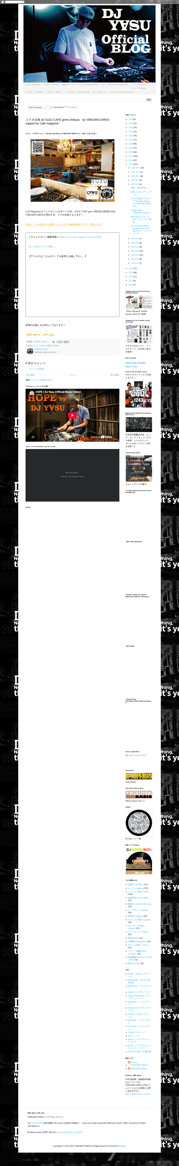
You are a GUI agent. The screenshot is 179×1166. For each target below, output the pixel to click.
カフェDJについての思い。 (42, 246)
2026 (131, 119)
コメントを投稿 (36, 369)
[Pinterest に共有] (68, 342)
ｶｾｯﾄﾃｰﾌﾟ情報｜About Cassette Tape (115, 84)
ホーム (72, 375)
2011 (131, 280)
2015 (131, 164)
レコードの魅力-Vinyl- (138, 892)
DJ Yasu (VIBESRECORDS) (139, 1063)
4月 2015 (135, 251)
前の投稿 (114, 375)
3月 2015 (135, 255)
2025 (131, 123)
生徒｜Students (83, 92)
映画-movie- (133, 938)
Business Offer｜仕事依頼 (139, 1051)
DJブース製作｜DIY (100, 92)
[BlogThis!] (60, 342)
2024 (131, 127)
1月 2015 (135, 263)
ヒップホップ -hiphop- (138, 910)
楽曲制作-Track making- (138, 898)
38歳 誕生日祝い (139, 188)
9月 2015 (135, 180)
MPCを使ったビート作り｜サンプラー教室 (141, 219)
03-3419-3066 (37, 1123)
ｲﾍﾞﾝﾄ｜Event (70, 92)
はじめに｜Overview (32, 84)
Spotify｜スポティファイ (139, 992)
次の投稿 (30, 375)
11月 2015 (135, 172)
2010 (131, 285)
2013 (131, 272)
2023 (131, 131)
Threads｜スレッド (136, 1032)
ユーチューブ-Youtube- (138, 932)
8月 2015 (135, 184)
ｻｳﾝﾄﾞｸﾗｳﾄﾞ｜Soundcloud (34, 92)
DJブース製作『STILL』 (139, 945)
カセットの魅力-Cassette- (139, 920)
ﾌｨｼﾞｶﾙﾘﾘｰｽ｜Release (51, 84)
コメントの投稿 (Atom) (41, 380)
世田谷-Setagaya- (135, 916)
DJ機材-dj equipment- (137, 941)
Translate (73, 107)
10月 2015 (135, 176)
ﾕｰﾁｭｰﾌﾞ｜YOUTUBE (138, 88)
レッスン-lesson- (39, 345)
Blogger (122, 1146)
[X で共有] (63, 342)
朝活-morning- (134, 963)
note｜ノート (134, 1036)
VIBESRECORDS (139, 1068)
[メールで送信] (58, 342)
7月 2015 (135, 238)
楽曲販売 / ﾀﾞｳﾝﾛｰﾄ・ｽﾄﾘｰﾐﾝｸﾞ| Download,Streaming (80, 84)
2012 (131, 276)
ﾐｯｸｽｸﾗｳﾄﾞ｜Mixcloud (54, 92)
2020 (131, 144)
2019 (131, 148)
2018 (131, 152)
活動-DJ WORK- (53, 345)
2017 (131, 156)
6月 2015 (135, 243)
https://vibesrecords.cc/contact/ (138, 1094)
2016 (131, 160)
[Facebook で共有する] (65, 342)
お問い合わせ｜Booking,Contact (121, 92)
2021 (131, 140)
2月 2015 (135, 259)
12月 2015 (135, 168)
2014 (131, 268)
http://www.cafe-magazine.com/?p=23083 (81, 237)
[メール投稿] (53, 342)
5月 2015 (135, 247)
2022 (131, 135)
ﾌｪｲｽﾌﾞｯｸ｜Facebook (138, 84)
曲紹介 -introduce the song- (139, 904)
